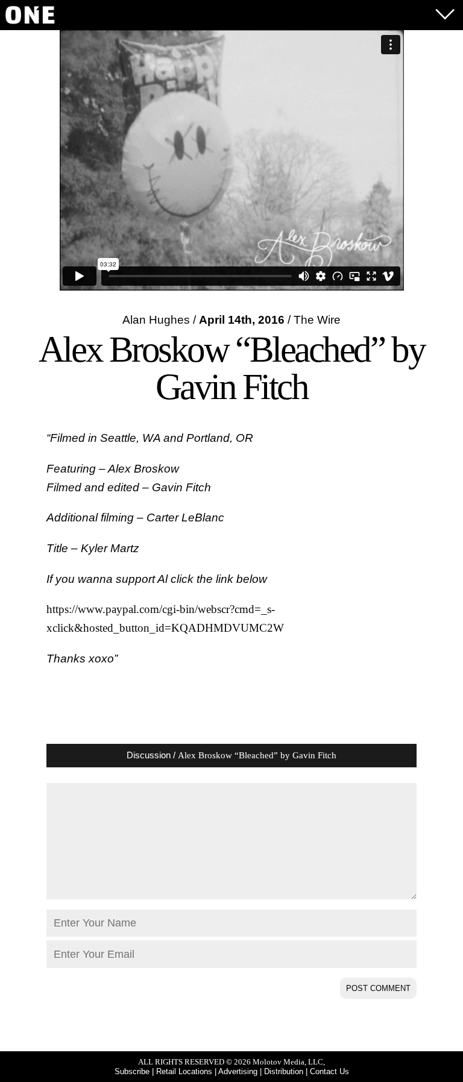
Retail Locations (184, 1071)
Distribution (283, 1071)
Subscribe (132, 1071)
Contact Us (329, 1071)
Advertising (237, 1071)
